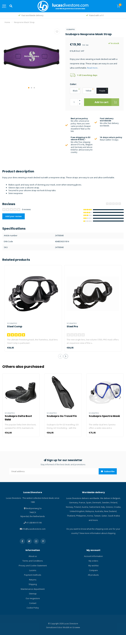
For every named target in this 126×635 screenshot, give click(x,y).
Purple (102, 90)
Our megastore (33, 598)
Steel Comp (14, 326)
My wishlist (93, 565)
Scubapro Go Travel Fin (62, 416)
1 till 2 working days (87, 75)
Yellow (88, 90)
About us (33, 556)
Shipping (33, 584)
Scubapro (70, 29)
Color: (73, 84)
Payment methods (32, 574)
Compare (93, 570)
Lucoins (32, 570)
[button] (28, 87)
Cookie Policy (33, 607)
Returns (32, 579)
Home (7, 22)
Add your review (13, 216)
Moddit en (67, 627)
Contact (32, 603)
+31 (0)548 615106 (34, 522)
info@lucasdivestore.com (33, 528)
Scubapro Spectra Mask (104, 416)
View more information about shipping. (98, 533)
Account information (93, 556)
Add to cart (101, 102)
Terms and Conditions (32, 560)
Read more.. (92, 67)
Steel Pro (72, 326)
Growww (76, 627)
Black (75, 90)
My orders (93, 560)
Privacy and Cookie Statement (33, 565)
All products (93, 574)
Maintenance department (33, 589)
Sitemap (33, 593)
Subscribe (109, 471)
